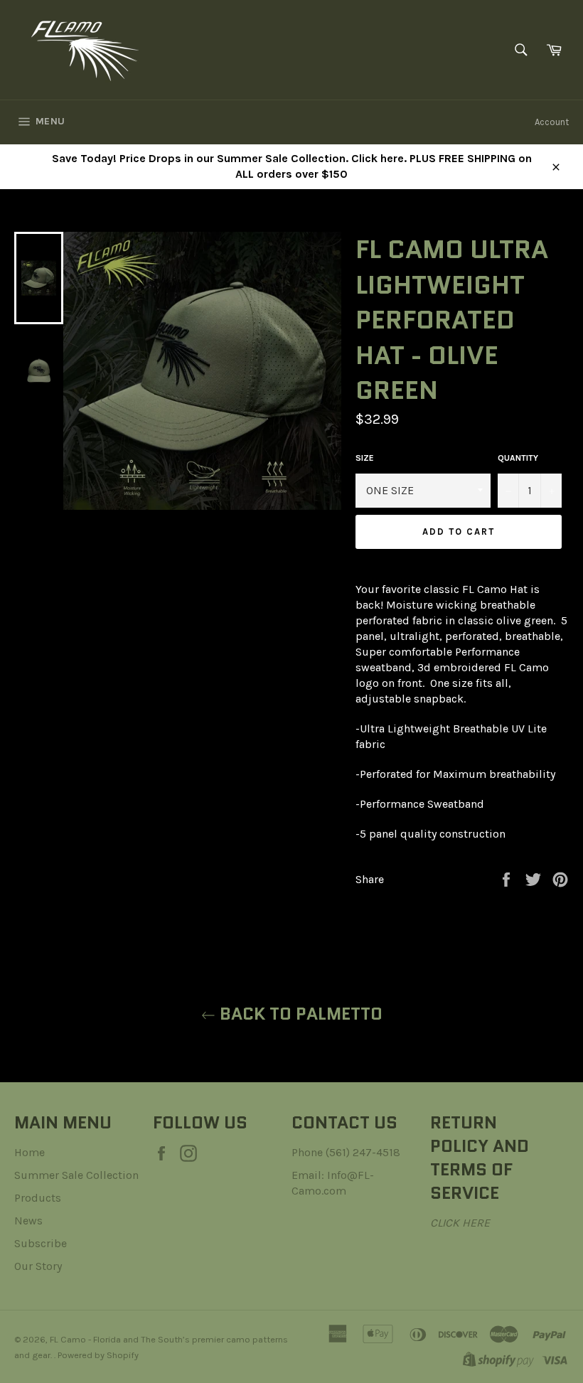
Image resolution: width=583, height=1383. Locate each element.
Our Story (38, 1266)
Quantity (518, 458)
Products (37, 1198)
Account (552, 122)
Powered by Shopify (98, 1355)
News (28, 1220)
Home (29, 1152)
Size (364, 458)
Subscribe (40, 1243)
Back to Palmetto (299, 1013)
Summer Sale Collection (76, 1175)
